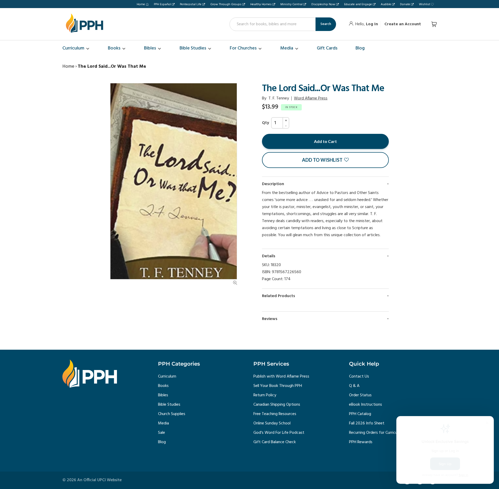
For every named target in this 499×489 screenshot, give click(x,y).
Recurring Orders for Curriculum (376, 432)
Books (163, 386)
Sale (161, 432)
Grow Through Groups (225, 4)
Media (163, 423)
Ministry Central (291, 4)
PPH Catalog (360, 414)
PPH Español (162, 4)
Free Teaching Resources (274, 414)
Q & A (354, 386)
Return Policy (264, 395)
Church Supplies (171, 414)
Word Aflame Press (310, 98)
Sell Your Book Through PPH (277, 386)
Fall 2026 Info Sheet (366, 423)
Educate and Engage (358, 4)
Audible (386, 4)
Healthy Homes (261, 4)
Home (141, 4)
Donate (405, 4)
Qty (265, 123)
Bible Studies (169, 404)
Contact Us (359, 376)
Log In (372, 24)
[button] (325, 160)
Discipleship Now (323, 4)
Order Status (360, 395)
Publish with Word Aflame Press (281, 376)
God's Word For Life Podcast (278, 432)
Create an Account (402, 24)
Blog (162, 442)
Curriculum (167, 376)
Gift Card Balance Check (274, 442)
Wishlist (424, 4)
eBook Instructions (365, 404)
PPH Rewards (360, 442)
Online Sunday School (272, 423)
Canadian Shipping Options (276, 404)
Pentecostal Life (190, 4)
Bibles (163, 395)
